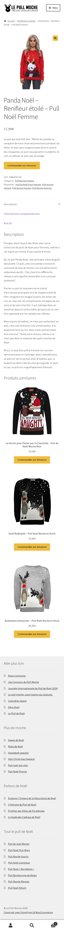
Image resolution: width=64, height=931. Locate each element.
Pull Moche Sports (18, 856)
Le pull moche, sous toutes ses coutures (30, 694)
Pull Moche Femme (26, 20)
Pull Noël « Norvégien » (21, 869)
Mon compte (10, 925)
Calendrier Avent (17, 700)
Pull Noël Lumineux (19, 862)
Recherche (32, 925)
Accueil (11, 20)
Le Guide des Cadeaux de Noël (24, 817)
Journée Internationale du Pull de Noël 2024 (32, 688)
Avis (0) (8, 223)
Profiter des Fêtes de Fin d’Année (26, 811)
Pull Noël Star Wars (19, 850)
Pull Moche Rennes (18, 881)
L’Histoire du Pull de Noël (22, 804)
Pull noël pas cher (18, 765)
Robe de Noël (15, 746)
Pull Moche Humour (42, 188)
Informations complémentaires (22, 213)
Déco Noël (14, 707)
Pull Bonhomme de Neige (22, 875)
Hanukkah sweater (18, 752)
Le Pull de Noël (16, 713)
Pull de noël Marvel (18, 843)
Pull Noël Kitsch (17, 887)
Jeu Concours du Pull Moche (23, 682)
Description (10, 204)
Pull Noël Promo (17, 771)
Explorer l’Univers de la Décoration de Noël (32, 798)
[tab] (32, 204)
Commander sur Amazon (21, 165)
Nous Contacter (17, 675)
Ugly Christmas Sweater (21, 759)
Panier (49, 922)
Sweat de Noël (16, 740)
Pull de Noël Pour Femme (28, 184)
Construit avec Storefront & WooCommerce (28, 912)
